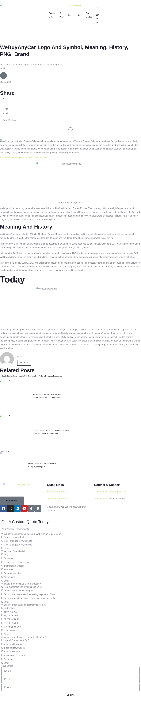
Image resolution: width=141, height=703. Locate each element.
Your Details (7, 666)
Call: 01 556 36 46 (98, 14)
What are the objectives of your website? (21, 584)
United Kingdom (41, 158)
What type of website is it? (14, 551)
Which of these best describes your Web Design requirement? (31, 534)
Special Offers (52, 15)
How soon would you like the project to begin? (23, 637)
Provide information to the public (19, 590)
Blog (80, 15)
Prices (71, 15)
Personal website (12, 573)
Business (8, 558)
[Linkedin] (17, 508)
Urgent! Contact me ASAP (16, 640)
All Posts (24, 362)
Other (6, 548)
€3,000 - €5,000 (11, 623)
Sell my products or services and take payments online (30, 598)
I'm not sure (9, 577)
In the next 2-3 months (14, 655)
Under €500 (9, 608)
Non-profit (8, 569)
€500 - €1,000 (10, 612)
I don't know (9, 630)
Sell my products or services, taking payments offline (29, 594)
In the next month (12, 651)
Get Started (89, 15)
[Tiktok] (31, 508)
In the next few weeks (14, 648)
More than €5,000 (12, 627)
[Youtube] (24, 508)
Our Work (61, 15)
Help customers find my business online (23, 587)
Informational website (14, 566)
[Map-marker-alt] (37, 508)
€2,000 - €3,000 (11, 619)
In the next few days (13, 644)
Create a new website (14, 537)
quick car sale (28, 158)
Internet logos (17, 158)
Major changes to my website (18, 541)
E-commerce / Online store (17, 562)
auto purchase (5, 158)
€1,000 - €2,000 (11, 615)
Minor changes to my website (18, 544)
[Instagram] (10, 508)
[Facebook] (3, 508)
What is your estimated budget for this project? (23, 605)
